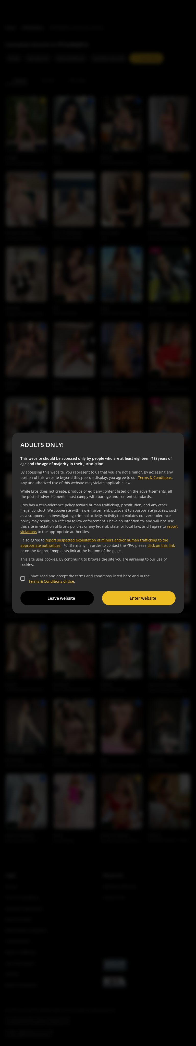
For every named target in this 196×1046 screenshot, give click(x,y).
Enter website (142, 598)
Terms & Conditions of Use (50, 581)
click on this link (160, 545)
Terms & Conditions (154, 477)
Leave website (60, 598)
